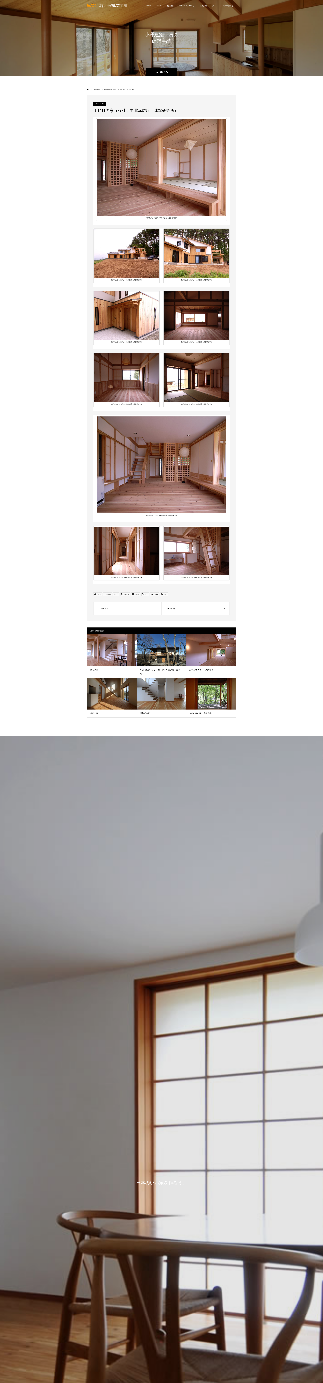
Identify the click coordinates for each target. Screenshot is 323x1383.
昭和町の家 (145, 713)
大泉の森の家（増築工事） (201, 713)
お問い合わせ (228, 6)
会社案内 (170, 6)
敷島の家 (94, 713)
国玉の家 (94, 670)
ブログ (214, 6)
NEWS (159, 6)
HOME (148, 6)
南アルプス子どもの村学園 (201, 670)
